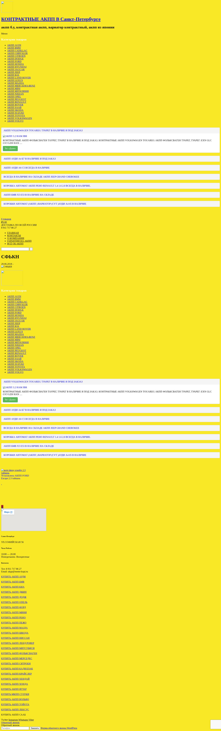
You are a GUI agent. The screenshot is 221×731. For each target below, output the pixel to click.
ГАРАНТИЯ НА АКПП (19, 241)
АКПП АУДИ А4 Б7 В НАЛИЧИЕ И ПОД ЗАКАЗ (30, 158)
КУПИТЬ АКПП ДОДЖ (13, 597)
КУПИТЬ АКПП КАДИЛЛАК (17, 668)
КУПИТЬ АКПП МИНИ (14, 612)
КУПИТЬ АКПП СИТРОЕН (16, 663)
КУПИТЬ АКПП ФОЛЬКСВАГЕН (19, 653)
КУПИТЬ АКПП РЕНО (13, 617)
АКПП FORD (14, 61)
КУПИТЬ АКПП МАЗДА (14, 628)
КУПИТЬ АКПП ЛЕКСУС (15, 709)
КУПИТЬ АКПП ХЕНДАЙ (15, 679)
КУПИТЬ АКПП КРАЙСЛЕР (16, 674)
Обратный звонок (10, 722)
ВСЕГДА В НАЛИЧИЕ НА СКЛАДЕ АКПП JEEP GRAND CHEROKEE (41, 176)
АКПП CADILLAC (17, 50)
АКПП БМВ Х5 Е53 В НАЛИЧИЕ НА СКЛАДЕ (29, 194)
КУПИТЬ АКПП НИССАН (15, 638)
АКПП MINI (13, 88)
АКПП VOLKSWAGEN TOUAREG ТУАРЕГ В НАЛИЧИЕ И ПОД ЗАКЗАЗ (43, 130)
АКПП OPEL (14, 96)
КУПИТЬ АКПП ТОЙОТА (15, 704)
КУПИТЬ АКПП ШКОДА (14, 633)
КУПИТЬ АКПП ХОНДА (14, 684)
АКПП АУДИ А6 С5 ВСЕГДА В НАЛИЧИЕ (27, 167)
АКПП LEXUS (15, 80)
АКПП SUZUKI (15, 113)
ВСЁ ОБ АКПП (15, 243)
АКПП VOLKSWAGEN (19, 118)
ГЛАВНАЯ (13, 233)
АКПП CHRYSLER (17, 53)
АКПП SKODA (15, 110)
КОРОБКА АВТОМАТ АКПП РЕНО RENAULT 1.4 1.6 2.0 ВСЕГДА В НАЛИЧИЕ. (47, 185)
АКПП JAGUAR (16, 69)
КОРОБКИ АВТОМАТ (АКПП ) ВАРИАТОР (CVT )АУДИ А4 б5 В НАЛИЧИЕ (45, 204)
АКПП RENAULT (16, 102)
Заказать (35, 728)
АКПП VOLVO (15, 121)
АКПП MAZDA (15, 83)
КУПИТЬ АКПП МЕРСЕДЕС (16, 658)
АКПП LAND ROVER (19, 77)
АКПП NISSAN (15, 94)
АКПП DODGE (15, 58)
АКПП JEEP (13, 72)
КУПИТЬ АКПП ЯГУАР (14, 689)
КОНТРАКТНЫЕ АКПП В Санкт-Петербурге (51, 19)
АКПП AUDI (14, 45)
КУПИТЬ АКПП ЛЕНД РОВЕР (17, 643)
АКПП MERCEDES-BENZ (21, 85)
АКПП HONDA (15, 64)
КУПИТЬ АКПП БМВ (12, 581)
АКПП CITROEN (16, 56)
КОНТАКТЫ (14, 235)
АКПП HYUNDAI (16, 67)
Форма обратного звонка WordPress (59, 728)
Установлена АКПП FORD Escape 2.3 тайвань (15, 477)
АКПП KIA (13, 75)
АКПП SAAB (14, 107)
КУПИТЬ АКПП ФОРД (13, 607)
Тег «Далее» (10, 148)
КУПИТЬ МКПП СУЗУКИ (15, 694)
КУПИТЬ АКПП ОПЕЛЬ (14, 602)
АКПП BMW (14, 48)
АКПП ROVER (15, 104)
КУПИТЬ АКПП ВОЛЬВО (15, 699)
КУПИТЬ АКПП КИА (13, 587)
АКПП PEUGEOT (16, 99)
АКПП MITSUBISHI (18, 91)
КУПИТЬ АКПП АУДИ (13, 576)
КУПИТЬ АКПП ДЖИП (14, 592)
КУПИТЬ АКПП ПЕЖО (13, 622)
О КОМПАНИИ (15, 238)
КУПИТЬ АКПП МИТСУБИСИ (18, 648)
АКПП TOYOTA (16, 115)
